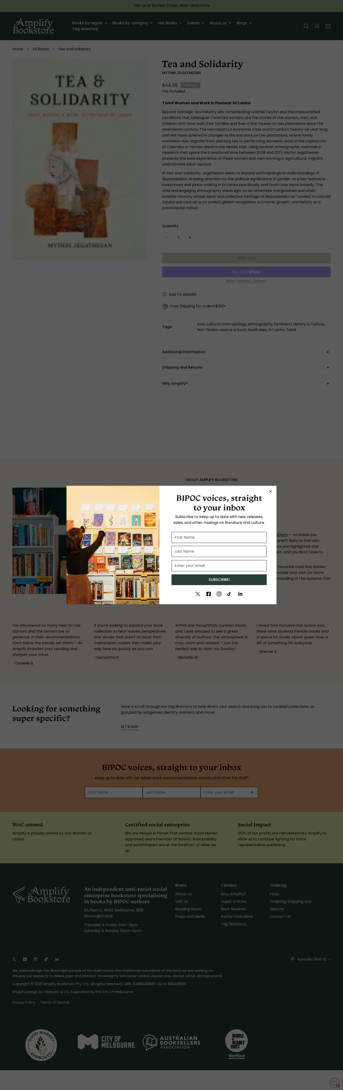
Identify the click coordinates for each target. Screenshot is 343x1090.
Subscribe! (219, 579)
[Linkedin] (240, 594)
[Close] (270, 491)
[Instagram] (219, 594)
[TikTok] (229, 594)
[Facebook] (208, 594)
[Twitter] (198, 594)
